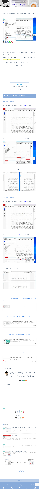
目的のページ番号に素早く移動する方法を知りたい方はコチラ (17, 334)
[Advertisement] (19, 47)
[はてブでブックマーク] (8, 42)
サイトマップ (19, 485)
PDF (4, 408)
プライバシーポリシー (19, 484)
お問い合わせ (32, 484)
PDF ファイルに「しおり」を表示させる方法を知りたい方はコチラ (18, 352)
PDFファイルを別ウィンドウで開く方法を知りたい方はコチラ (17, 316)
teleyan (12, 371)
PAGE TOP (19, 480)
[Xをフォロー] (20, 380)
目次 (18, 84)
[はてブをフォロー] (22, 380)
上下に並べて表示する (18, 89)
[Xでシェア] (4, 42)
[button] (36, 271)
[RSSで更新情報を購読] (26, 380)
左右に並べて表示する (18, 88)
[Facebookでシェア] (6, 42)
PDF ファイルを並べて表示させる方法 (20, 86)
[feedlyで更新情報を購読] (24, 380)
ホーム (7, 484)
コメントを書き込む (19, 471)
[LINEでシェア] (10, 42)
